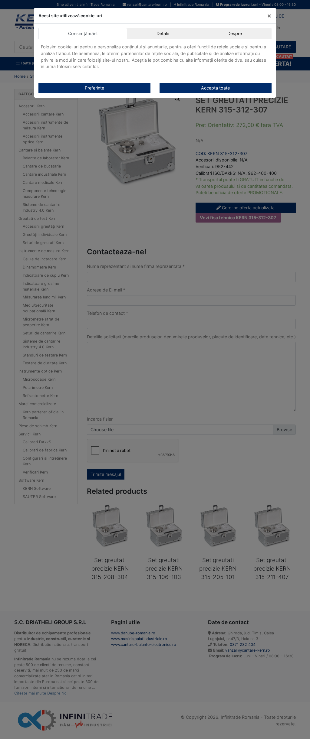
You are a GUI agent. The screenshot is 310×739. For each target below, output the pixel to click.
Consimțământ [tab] (83, 33)
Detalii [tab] (163, 33)
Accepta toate (215, 87)
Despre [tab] (234, 33)
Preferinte (94, 87)
